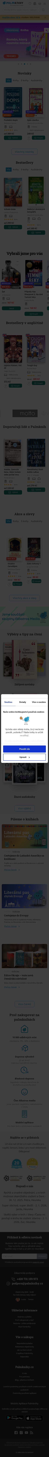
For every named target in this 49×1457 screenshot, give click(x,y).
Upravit (22, 757)
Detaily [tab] (22, 702)
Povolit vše (24, 749)
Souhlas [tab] (8, 702)
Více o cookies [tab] (39, 702)
